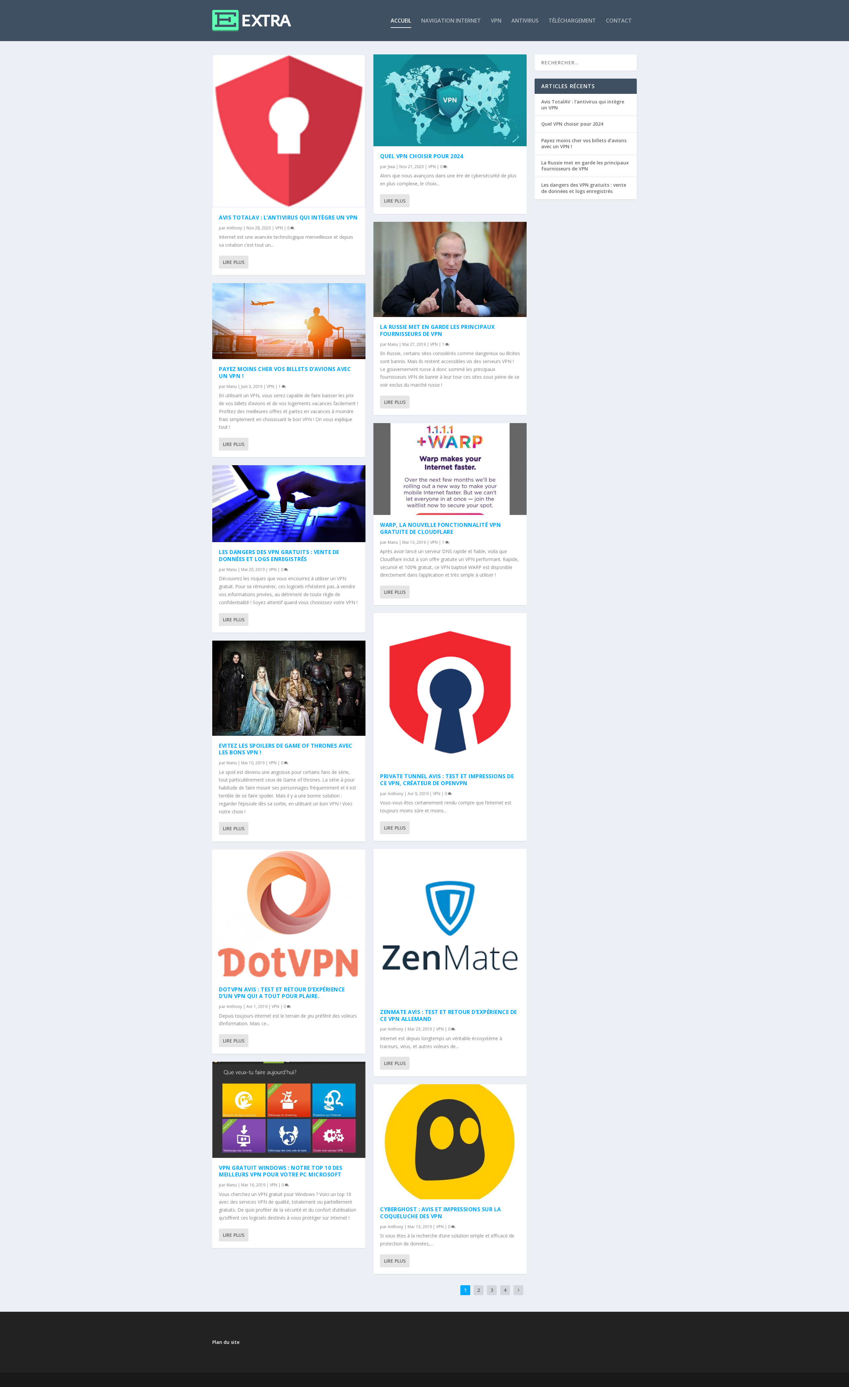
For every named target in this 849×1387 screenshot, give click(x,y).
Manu (232, 386)
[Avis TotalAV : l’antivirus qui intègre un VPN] (288, 131)
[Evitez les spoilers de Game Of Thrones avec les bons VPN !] (288, 688)
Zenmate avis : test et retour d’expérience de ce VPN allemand (448, 1015)
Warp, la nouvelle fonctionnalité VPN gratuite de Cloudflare (440, 528)
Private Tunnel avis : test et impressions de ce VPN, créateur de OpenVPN (447, 780)
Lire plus (233, 262)
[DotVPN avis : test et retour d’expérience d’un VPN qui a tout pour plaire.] (288, 914)
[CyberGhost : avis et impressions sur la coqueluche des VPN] (450, 1141)
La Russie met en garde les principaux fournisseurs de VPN (437, 330)
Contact (619, 21)
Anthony (234, 228)
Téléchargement (572, 21)
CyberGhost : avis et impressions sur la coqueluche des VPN (440, 1213)
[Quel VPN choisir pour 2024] (450, 100)
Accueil (401, 21)
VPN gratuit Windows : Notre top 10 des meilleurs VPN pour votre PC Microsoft (280, 1171)
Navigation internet (451, 21)
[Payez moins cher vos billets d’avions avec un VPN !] (288, 321)
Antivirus (525, 21)
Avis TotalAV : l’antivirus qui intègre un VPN (288, 217)
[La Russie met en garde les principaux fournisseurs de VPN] (450, 269)
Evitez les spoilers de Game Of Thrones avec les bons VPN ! (286, 749)
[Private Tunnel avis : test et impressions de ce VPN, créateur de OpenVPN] (450, 689)
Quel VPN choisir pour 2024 (421, 156)
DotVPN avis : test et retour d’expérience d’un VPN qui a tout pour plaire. (282, 993)
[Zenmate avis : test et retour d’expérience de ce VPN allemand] (450, 925)
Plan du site (225, 1342)
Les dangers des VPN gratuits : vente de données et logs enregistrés (279, 555)
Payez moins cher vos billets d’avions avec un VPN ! (285, 372)
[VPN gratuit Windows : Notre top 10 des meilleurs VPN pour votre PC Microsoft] (288, 1110)
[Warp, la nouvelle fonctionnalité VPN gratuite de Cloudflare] (450, 469)
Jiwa (391, 166)
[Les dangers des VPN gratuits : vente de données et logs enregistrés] (288, 503)
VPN (496, 21)
